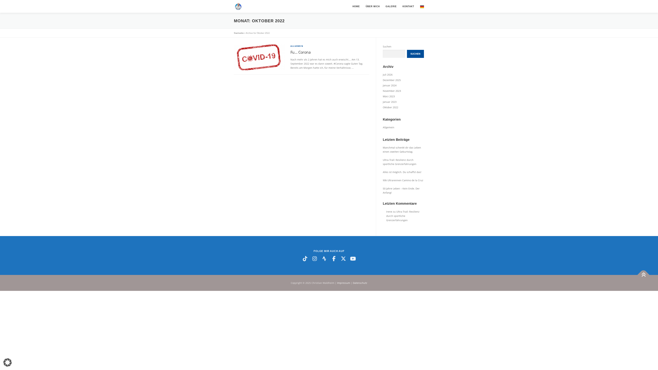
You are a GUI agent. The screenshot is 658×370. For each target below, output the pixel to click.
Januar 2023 (390, 101)
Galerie (391, 6)
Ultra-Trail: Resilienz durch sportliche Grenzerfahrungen (402, 216)
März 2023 (389, 96)
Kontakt (408, 6)
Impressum (343, 283)
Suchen (387, 46)
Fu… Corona (300, 52)
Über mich (373, 6)
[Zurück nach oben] (643, 275)
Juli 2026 (388, 74)
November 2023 (392, 90)
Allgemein (296, 46)
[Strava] (324, 258)
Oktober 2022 (390, 107)
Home (356, 6)
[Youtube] (353, 258)
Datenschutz (360, 283)
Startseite (239, 33)
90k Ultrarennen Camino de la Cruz (403, 180)
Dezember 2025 (392, 80)
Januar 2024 (390, 85)
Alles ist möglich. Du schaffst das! (402, 172)
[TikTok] (305, 258)
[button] (7, 362)
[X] (343, 258)
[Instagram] (314, 258)
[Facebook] (333, 258)
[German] (420, 6)
